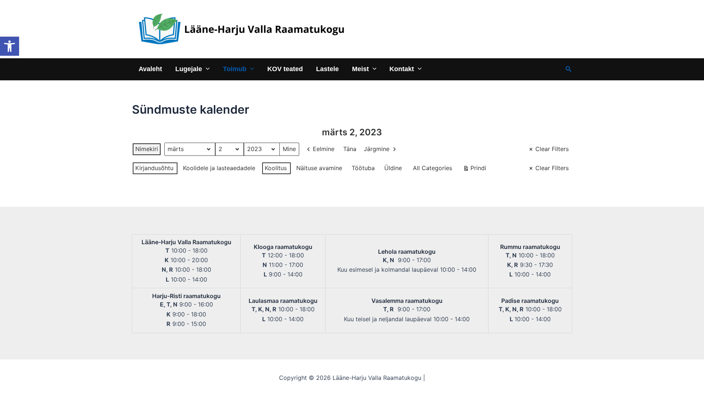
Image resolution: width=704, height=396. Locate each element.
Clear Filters (552, 149)
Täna (349, 149)
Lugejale (188, 69)
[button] (9, 46)
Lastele (327, 69)
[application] (206, 69)
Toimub (234, 69)
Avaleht (150, 69)
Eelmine (323, 149)
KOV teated (285, 69)
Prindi (474, 169)
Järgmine (376, 149)
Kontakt (401, 69)
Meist (360, 69)
